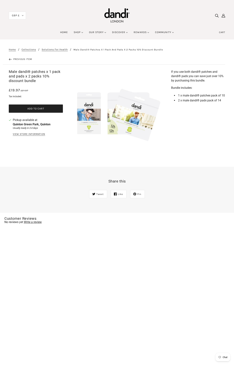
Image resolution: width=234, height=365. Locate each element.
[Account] (223, 15)
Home (12, 49)
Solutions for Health (55, 49)
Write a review (33, 222)
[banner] (117, 15)
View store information (29, 134)
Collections (29, 49)
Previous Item (22, 59)
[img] (217, 15)
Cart (222, 32)
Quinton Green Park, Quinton (31, 124)
